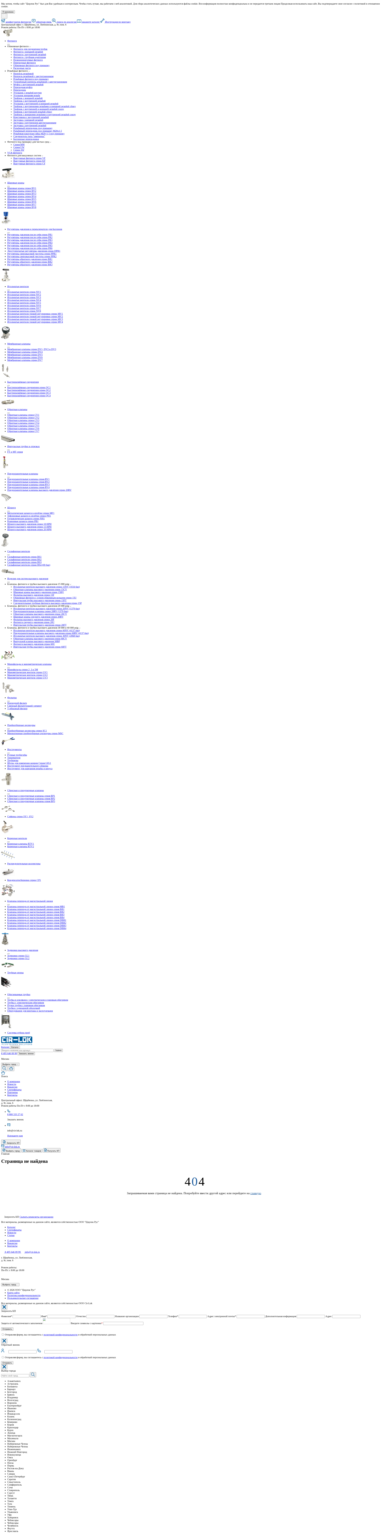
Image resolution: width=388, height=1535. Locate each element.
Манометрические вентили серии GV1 (27, 672)
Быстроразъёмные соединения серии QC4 (29, 395)
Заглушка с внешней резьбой (28, 120)
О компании (13, 1240)
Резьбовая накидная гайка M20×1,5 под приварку (39, 133)
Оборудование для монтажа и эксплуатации (30, 1011)
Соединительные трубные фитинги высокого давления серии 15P (47, 603)
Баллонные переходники (26, 139)
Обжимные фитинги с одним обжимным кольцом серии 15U (45, 597)
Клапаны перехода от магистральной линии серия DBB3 (36, 925)
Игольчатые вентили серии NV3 (24, 297)
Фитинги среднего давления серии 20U (33, 622)
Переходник (19, 90)
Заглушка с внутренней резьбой (29, 125)
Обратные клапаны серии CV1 (23, 415)
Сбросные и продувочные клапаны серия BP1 (31, 796)
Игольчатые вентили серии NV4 (24, 300)
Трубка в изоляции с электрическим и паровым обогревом (37, 1000)
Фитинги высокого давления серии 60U (34, 644)
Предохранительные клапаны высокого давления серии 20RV (39, 490)
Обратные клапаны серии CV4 (23, 423)
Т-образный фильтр (17, 708)
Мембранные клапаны (18, 343)
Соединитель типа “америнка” (29, 136)
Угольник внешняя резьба (26, 95)
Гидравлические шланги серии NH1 (26, 518)
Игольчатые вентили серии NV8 (24, 311)
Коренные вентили (17, 838)
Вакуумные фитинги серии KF (29, 161)
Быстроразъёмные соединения (23, 382)
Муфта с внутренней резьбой (28, 84)
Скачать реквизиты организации (36, 1217)
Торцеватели (13, 757)
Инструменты (14, 749)
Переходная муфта (22, 87)
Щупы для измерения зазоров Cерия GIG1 (29, 763)
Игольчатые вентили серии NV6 (24, 305)
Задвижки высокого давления (22, 950)
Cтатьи (11, 1235)
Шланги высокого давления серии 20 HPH (29, 529)
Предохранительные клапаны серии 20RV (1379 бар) (40, 611)
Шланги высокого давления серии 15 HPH (29, 526)
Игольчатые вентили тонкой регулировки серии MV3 (35, 319)
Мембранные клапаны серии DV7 (25, 360)
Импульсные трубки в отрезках (23, 446)
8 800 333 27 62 (15, 1114)
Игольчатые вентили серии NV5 (24, 303)
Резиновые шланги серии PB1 (22, 521)
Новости (11, 1232)
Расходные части (22, 68)
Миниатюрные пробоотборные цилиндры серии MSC (35, 733)
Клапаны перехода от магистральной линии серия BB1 (35, 909)
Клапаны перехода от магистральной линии (30, 901)
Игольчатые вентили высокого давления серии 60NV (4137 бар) (46, 630)
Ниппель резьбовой (23, 73)
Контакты (12, 1246)
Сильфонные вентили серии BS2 (24, 559)
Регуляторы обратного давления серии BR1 (29, 259)
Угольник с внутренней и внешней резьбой (35, 103)
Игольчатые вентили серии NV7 (24, 308)
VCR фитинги (14, 152)
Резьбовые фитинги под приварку (31, 79)
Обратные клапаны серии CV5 (23, 425)
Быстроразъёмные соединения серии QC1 (29, 387)
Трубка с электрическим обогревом (25, 1002)
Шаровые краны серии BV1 (21, 188)
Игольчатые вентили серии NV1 (24, 292)
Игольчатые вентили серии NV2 (24, 294)
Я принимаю (8, 12)
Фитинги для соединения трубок (30, 49)
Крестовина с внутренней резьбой (31, 117)
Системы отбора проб (18, 1032)
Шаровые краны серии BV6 (21, 202)
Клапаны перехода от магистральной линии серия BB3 (35, 914)
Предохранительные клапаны (22, 473)
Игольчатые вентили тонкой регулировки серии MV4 (35, 322)
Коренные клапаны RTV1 (20, 843)
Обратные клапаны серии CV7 (23, 431)
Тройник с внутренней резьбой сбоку (32, 112)
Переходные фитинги (24, 62)
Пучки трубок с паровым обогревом (26, 1005)
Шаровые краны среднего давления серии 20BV (38, 617)
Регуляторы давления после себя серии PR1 (29, 234)
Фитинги (12, 41)
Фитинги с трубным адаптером (29, 57)
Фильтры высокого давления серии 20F (33, 619)
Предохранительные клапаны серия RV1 (28, 479)
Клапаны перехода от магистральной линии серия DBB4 (36, 928)
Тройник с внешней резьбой (28, 98)
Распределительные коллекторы (23, 863)
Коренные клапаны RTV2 (20, 846)
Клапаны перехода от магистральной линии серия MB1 (36, 906)
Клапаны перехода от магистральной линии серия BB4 (35, 917)
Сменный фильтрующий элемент (24, 706)
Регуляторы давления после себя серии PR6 (29, 248)
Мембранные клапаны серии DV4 (25, 352)
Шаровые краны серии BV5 (21, 199)
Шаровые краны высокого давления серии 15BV (38, 592)
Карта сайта (13, 1292)
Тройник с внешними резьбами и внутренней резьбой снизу (44, 114)
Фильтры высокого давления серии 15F (33, 595)
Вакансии (12, 1243)
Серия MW (19, 144)
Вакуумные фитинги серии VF (29, 158)
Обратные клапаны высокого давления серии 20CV (40, 614)
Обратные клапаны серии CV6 (23, 428)
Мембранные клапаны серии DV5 (25, 354)
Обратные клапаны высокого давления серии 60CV (40, 638)
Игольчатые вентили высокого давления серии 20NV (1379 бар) (46, 608)
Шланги (11, 507)
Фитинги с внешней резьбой (28, 51)
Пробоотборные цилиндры (21, 725)
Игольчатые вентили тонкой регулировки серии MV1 (35, 313)
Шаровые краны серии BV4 (21, 196)
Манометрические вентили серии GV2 (27, 675)
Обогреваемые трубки (18, 994)
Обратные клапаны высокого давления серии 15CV (40, 589)
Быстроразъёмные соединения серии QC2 (29, 390)
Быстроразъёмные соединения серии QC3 (29, 393)
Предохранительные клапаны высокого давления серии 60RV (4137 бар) (51, 633)
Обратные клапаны (17, 409)
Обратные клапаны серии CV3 (23, 420)
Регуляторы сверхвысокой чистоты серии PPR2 (32, 256)
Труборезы (12, 760)
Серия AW (18, 150)
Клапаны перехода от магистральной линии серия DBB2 (36, 923)
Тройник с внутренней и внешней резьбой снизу (38, 109)
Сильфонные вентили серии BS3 (24, 562)
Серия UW (18, 147)
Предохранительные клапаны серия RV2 (28, 482)
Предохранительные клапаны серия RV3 (28, 484)
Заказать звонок (26, 1053)
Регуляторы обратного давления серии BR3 (29, 264)
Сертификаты (14, 1230)
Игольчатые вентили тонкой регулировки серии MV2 (35, 316)
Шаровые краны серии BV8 (21, 207)
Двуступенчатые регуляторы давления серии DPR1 (33, 251)
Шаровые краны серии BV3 (21, 193)
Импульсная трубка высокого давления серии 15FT (40, 600)
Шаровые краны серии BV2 (21, 191)
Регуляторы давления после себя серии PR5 (29, 245)
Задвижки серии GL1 (18, 955)
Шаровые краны (15, 182)
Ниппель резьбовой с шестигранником (33, 76)
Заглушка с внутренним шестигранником (34, 122)
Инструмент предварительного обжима (27, 766)
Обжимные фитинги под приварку (31, 65)
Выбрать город (9, 1284)
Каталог (11, 1227)
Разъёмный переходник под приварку (32, 128)
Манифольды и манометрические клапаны (29, 664)
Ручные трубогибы (17, 755)
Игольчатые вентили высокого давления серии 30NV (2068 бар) (46, 636)
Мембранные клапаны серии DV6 (25, 357)
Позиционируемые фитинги (28, 60)
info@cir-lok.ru (12, 1146)
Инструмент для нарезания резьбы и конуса (29, 768)
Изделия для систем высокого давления (27, 578)
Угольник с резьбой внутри (27, 92)
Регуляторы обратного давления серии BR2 (29, 262)
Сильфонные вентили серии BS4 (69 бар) (28, 565)
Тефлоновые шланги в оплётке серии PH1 (29, 516)
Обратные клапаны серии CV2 (23, 417)
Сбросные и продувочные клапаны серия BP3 (31, 801)
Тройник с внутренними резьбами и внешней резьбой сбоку (44, 106)
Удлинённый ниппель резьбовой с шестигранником (40, 82)
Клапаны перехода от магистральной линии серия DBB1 (36, 920)
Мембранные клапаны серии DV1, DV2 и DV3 (31, 349)
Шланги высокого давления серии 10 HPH (29, 524)
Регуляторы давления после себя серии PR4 (29, 243)
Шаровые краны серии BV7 (21, 204)
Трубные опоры (15, 972)
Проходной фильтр (17, 703)
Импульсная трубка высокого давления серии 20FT (40, 625)
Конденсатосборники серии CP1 (24, 880)
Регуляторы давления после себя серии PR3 (29, 240)
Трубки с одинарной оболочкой (23, 1008)
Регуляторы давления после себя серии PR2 (29, 237)
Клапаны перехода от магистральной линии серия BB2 (35, 912)
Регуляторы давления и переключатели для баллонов (34, 229)
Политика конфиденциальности (23, 1295)
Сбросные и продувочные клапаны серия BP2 (31, 798)
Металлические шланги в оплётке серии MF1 (30, 513)
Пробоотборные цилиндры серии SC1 (27, 730)
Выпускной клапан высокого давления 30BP (36, 641)
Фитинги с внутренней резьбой (29, 54)
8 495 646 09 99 (9, 1053)
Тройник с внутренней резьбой (29, 101)
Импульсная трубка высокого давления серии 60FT (40, 647)
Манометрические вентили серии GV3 (27, 677)
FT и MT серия (15, 452)
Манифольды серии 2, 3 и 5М (22, 669)
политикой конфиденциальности (60, 1334)
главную (255, 1193)
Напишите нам (15, 1135)
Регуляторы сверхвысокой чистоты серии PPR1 (32, 253)
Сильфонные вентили (18, 551)
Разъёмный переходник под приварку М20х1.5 (37, 131)
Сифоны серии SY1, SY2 (20, 816)
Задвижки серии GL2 (18, 958)
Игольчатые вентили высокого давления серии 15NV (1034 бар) (46, 586)
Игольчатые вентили (18, 286)
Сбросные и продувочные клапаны (25, 790)
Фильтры (12, 697)
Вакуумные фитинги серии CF (29, 163)
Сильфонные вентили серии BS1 (24, 556)
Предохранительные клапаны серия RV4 (28, 487)
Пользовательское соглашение (22, 1298)
